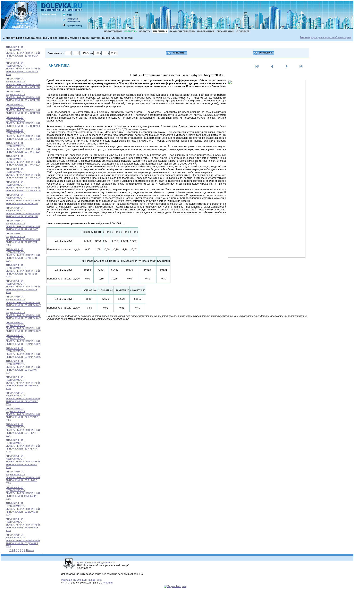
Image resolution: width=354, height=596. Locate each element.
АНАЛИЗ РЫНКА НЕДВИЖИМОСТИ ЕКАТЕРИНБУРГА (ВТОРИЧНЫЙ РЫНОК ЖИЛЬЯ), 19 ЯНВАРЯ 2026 (23, 446)
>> (32, 550)
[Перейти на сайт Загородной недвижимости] (64, 20)
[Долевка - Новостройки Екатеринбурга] (61, 7)
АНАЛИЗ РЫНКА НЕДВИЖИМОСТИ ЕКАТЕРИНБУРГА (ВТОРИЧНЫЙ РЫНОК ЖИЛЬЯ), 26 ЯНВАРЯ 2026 (23, 430)
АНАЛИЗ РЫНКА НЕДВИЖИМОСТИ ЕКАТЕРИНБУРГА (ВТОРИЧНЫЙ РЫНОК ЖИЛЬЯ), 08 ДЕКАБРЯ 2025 (23, 540)
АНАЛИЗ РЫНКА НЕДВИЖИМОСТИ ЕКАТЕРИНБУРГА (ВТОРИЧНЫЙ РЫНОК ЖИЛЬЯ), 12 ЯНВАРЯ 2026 (23, 462)
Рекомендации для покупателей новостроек (325, 37)
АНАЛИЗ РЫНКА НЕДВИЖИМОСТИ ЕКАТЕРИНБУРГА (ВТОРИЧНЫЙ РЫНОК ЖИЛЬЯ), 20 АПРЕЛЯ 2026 (23, 255)
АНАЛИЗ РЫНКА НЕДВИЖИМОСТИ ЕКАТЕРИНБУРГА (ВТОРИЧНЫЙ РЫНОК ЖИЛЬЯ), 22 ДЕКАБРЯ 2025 (23, 509)
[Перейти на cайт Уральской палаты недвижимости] (64, 14)
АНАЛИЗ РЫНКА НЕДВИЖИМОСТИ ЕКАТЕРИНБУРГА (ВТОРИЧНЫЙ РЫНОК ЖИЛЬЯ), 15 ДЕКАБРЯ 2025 (23, 525)
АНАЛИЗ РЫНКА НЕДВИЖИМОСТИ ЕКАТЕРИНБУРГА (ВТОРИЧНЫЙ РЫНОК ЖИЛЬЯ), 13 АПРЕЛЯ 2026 (23, 271)
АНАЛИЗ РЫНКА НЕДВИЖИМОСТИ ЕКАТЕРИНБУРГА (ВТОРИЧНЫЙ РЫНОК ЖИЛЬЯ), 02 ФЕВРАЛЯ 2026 (23, 414)
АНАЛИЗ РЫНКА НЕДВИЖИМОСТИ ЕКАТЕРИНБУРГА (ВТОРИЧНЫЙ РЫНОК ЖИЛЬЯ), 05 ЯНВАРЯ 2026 (23, 477)
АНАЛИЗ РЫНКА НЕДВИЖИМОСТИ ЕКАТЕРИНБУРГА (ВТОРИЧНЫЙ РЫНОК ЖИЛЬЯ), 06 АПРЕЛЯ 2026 (23, 287)
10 (27, 550)
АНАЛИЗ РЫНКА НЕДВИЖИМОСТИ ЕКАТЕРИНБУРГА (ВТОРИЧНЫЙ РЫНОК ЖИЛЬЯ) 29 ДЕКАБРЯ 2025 (23, 493)
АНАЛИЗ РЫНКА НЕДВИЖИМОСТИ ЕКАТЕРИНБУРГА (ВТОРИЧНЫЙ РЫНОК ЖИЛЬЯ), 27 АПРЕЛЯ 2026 (23, 239)
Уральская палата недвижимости (96, 562)
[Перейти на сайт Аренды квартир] (64, 25)
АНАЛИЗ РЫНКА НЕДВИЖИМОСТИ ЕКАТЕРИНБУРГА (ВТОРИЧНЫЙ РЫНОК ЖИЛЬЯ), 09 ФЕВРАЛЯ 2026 (23, 398)
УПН (69, 15)
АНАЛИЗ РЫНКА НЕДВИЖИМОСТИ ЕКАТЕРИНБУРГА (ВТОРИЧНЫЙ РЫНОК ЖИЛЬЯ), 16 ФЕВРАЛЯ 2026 (23, 383)
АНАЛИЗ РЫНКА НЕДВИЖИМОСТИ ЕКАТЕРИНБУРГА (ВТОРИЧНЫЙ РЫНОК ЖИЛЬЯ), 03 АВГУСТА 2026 (23, 69)
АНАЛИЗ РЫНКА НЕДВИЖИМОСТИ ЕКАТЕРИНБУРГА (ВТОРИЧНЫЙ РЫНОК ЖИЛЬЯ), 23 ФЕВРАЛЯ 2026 (23, 367)
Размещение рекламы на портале (81, 579)
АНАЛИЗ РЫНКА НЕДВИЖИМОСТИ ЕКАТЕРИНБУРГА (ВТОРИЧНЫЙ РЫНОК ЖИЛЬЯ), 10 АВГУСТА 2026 (23, 53)
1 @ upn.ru (106, 582)
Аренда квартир (74, 25)
